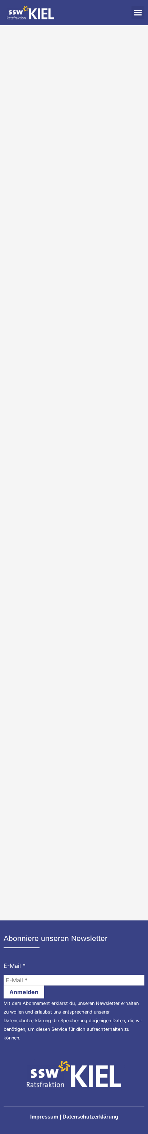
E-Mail (15, 966)
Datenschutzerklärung (27, 1020)
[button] (137, 12)
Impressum (44, 1117)
